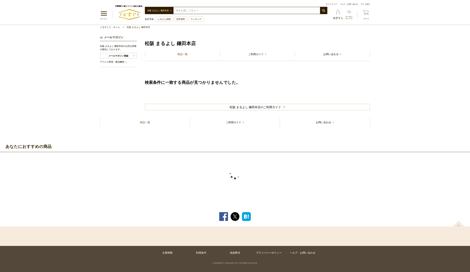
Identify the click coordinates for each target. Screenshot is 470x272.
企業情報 (167, 252)
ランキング (196, 19)
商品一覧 (182, 54)
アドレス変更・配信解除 (112, 62)
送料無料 (180, 19)
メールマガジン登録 (118, 56)
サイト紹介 (365, 4)
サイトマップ (331, 4)
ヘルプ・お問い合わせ (349, 4)
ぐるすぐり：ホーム (110, 27)
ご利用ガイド (256, 54)
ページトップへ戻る (458, 223)
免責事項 (235, 252)
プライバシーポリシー (269, 252)
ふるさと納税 (164, 19)
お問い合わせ (331, 54)
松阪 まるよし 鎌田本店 (138, 27)
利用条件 (201, 252)
